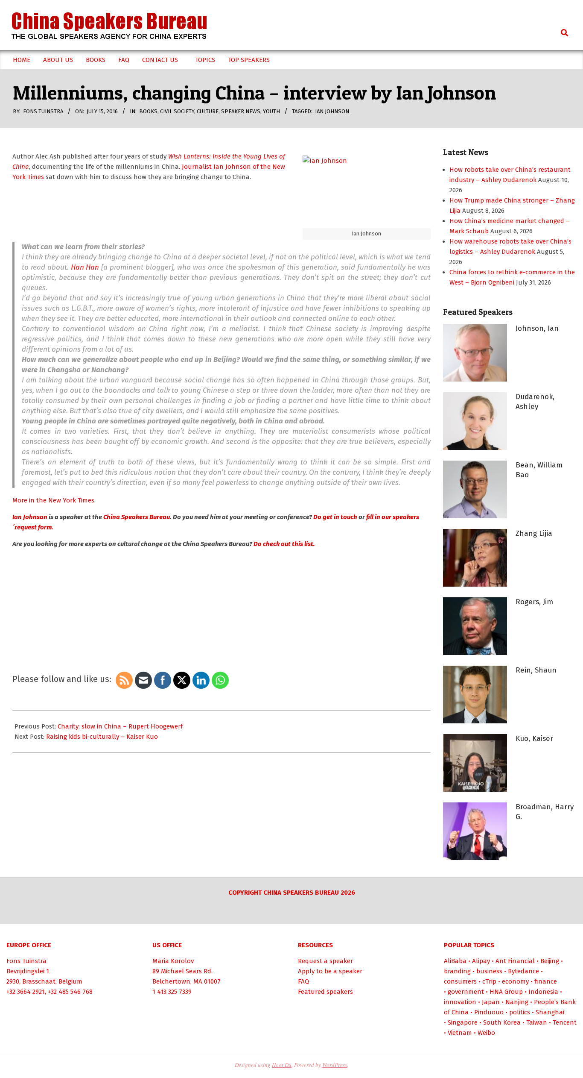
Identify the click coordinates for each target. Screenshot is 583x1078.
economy (515, 981)
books (148, 111)
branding (457, 971)
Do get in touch (336, 517)
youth (271, 111)
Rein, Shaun (536, 670)
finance (545, 981)
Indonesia (543, 992)
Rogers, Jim (534, 601)
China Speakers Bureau (136, 517)
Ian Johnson (332, 111)
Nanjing (516, 1002)
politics (519, 1012)
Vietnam (460, 1033)
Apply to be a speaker (330, 971)
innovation (460, 1002)
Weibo (486, 1033)
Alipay (481, 961)
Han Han (85, 267)
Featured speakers (325, 992)
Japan (491, 1002)
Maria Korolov (173, 961)
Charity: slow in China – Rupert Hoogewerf (120, 726)
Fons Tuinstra (26, 961)
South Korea (502, 1022)
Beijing (549, 961)
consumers (460, 981)
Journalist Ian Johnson (215, 166)
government (466, 992)
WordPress (334, 1065)
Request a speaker (325, 961)
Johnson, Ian (537, 328)
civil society (177, 111)
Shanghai (550, 1012)
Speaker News (240, 111)
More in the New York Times (53, 500)
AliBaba (455, 961)
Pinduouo (489, 1012)
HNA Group (506, 992)
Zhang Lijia (534, 533)
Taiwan (536, 1022)
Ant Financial (515, 961)
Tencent (565, 1022)
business (489, 971)
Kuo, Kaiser (534, 738)
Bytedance (523, 971)
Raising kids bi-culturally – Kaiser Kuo (102, 736)
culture (208, 111)
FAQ (303, 981)
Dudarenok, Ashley (535, 401)
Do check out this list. (284, 544)
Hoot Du (282, 1065)
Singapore (463, 1022)
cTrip (489, 981)
